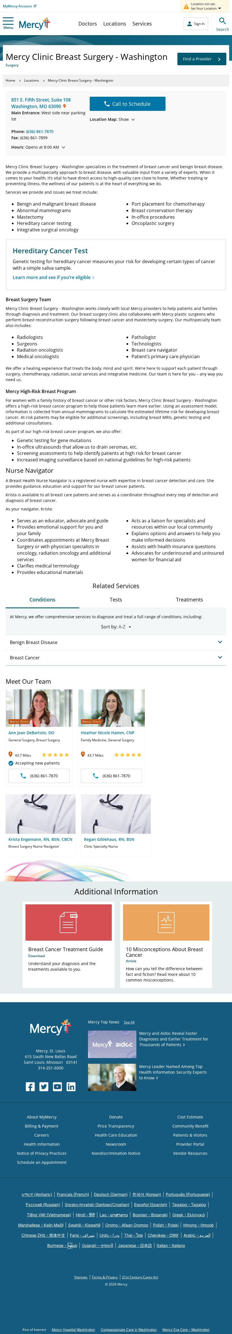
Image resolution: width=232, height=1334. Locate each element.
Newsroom (116, 1144)
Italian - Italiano (171, 1245)
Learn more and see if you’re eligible (52, 277)
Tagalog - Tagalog (189, 1204)
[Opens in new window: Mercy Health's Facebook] (30, 1086)
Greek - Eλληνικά (188, 1214)
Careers (41, 1135)
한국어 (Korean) (146, 1194)
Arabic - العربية (197, 1235)
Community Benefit (190, 1126)
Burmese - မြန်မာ (62, 1245)
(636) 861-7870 (39, 131)
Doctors (87, 23)
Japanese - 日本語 (135, 1245)
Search (222, 29)
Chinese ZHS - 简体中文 (43, 1235)
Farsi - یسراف (82, 1235)
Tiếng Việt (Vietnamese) (49, 1214)
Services (142, 23)
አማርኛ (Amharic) (37, 1194)
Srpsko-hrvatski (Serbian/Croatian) (97, 1204)
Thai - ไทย (133, 1235)
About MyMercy (42, 1117)
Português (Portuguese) (188, 1194)
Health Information (42, 1144)
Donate (116, 1117)
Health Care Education (116, 1135)
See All (129, 1022)
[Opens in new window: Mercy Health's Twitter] (43, 1086)
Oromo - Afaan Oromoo (126, 1225)
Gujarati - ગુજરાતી (97, 1245)
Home (10, 80)
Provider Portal (190, 1144)
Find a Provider (197, 59)
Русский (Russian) (43, 1204)
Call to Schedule (131, 103)
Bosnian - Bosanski (150, 1214)
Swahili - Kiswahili (84, 1225)
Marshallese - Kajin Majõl (40, 1225)
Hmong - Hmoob (198, 1225)
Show (109, 119)
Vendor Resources (190, 1153)
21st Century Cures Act (140, 1277)
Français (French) (73, 1194)
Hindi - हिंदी (85, 1214)
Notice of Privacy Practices (41, 1153)
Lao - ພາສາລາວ (114, 1214)
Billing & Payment (41, 1126)
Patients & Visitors (190, 1135)
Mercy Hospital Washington (73, 1329)
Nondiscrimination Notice (116, 1153)
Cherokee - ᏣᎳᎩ (163, 1235)
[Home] (34, 24)
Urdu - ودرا (109, 1235)
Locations (114, 23)
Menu (8, 27)
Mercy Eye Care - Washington (186, 1329)
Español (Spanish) (150, 1204)
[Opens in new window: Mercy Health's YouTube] (57, 1086)
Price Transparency (116, 1126)
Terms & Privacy (105, 1277)
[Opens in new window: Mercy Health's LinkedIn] (71, 1086)
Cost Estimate (190, 1117)
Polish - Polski (166, 1225)
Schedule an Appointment (41, 1162)
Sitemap (81, 1277)
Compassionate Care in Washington (129, 1329)
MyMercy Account (17, 6)
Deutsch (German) (111, 1194)
